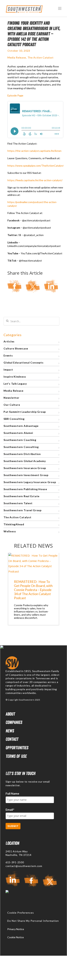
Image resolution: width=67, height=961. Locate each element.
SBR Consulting (14, 418)
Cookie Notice (15, 937)
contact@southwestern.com (24, 866)
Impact (8, 369)
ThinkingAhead (14, 524)
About (10, 714)
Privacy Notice (15, 929)
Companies (14, 722)
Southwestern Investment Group (26, 475)
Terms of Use (16, 756)
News (10, 731)
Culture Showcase (16, 348)
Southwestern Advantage (21, 425)
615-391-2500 (15, 862)
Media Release (16, 57)
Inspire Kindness (15, 376)
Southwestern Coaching (20, 439)
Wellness (10, 531)
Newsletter (11, 397)
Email (10, 809)
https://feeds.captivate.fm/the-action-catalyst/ (35, 180)
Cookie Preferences (20, 912)
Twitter (33, 286)
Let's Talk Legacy (15, 383)
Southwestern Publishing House (25, 489)
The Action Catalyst (41, 57)
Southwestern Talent (18, 503)
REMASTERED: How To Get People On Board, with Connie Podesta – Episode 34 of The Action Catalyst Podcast (33, 590)
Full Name (12, 793)
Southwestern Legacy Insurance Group (30, 482)
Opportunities (17, 747)
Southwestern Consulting (21, 446)
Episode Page (15, 95)
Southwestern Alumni (18, 432)
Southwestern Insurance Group (25, 468)
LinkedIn (51, 286)
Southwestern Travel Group (23, 510)
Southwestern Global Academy (25, 461)
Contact (12, 739)
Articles (9, 341)
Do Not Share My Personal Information (33, 921)
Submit (13, 826)
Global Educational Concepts (23, 362)
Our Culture (12, 404)
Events (8, 355)
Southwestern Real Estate (21, 496)
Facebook (14, 286)
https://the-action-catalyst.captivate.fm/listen (34, 150)
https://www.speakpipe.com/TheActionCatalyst (35, 165)
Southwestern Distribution (22, 454)
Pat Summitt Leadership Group (25, 411)
